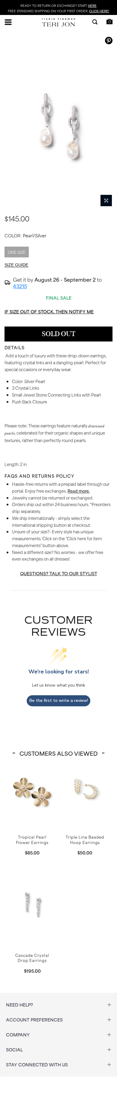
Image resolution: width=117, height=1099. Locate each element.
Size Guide (16, 265)
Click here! (99, 10)
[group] (58, 121)
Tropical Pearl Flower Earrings (32, 791)
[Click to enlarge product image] (106, 200)
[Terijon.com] (58, 22)
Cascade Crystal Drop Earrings (32, 903)
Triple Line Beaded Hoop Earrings (85, 791)
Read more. (79, 491)
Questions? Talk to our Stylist (58, 573)
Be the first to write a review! (58, 700)
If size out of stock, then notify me (49, 312)
